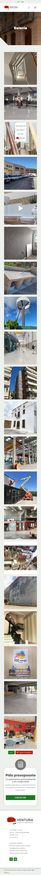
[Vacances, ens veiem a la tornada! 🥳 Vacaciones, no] (20, 557)
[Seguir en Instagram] (15, 859)
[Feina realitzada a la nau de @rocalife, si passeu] (20, 592)
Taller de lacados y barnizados (19, 853)
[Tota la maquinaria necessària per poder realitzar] (20, 487)
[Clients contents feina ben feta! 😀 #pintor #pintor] (20, 418)
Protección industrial (16, 843)
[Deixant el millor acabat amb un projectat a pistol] (20, 208)
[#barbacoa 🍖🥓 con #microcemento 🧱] (20, 278)
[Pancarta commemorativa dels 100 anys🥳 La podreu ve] (20, 662)
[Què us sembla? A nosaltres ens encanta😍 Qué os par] (20, 627)
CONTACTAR (20, 797)
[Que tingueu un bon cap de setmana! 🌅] (20, 173)
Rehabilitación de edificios (17, 848)
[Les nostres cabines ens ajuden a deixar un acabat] (20, 522)
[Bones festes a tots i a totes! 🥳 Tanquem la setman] (20, 68)
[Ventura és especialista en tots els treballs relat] (20, 452)
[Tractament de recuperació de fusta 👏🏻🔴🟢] (20, 138)
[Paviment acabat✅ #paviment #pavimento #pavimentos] (20, 697)
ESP (22, 2)
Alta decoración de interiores (18, 850)
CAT (18, 2)
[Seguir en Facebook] (11, 859)
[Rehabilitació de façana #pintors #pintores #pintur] (20, 383)
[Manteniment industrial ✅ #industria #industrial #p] (20, 348)
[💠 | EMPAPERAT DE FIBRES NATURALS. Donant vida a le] (20, 243)
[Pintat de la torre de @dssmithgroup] (20, 313)
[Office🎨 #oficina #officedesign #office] (20, 732)
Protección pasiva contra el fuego (20, 845)
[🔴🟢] (20, 103)
